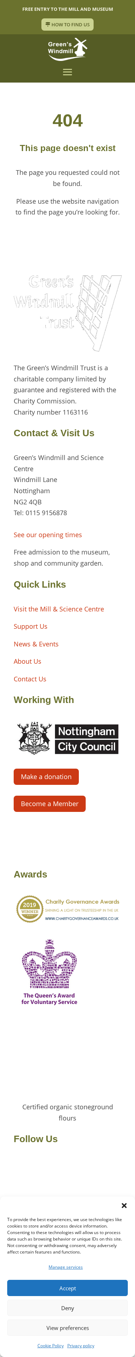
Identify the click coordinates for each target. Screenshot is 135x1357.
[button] (124, 1205)
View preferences (67, 1327)
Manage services (66, 1267)
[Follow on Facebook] (19, 1164)
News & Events (36, 644)
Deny (67, 1308)
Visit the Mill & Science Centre (59, 609)
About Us (27, 661)
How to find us (70, 24)
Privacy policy (80, 1346)
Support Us (31, 626)
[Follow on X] (34, 1164)
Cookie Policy (50, 1346)
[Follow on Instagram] (48, 1164)
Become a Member (49, 803)
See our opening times (48, 534)
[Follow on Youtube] (62, 1164)
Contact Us (30, 679)
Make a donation (46, 776)
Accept (67, 1288)
